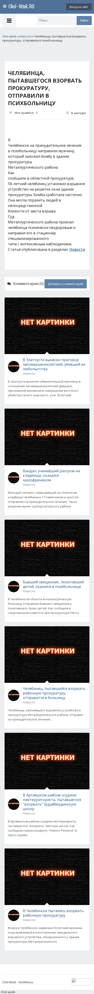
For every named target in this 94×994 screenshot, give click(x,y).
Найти (84, 20)
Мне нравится (26, 113)
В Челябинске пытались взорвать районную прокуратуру (53, 913)
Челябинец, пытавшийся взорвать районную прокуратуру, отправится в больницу (54, 693)
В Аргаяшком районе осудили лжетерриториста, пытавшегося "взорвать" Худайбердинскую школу (52, 802)
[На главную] (19, 7)
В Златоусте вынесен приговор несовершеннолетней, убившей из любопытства (54, 364)
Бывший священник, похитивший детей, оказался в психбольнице (53, 584)
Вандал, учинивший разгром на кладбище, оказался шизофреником (51, 475)
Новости (77, 249)
